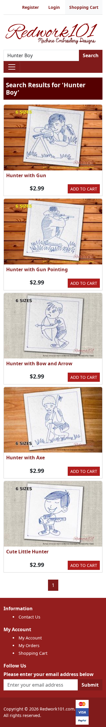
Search (91, 55)
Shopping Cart (83, 7)
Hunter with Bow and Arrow (39, 363)
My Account (30, 638)
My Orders (29, 645)
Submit (90, 685)
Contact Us (29, 617)
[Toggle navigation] (12, 67)
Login (54, 7)
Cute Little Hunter (27, 551)
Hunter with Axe (25, 457)
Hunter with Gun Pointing (37, 269)
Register (30, 7)
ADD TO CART (83, 189)
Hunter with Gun (26, 175)
